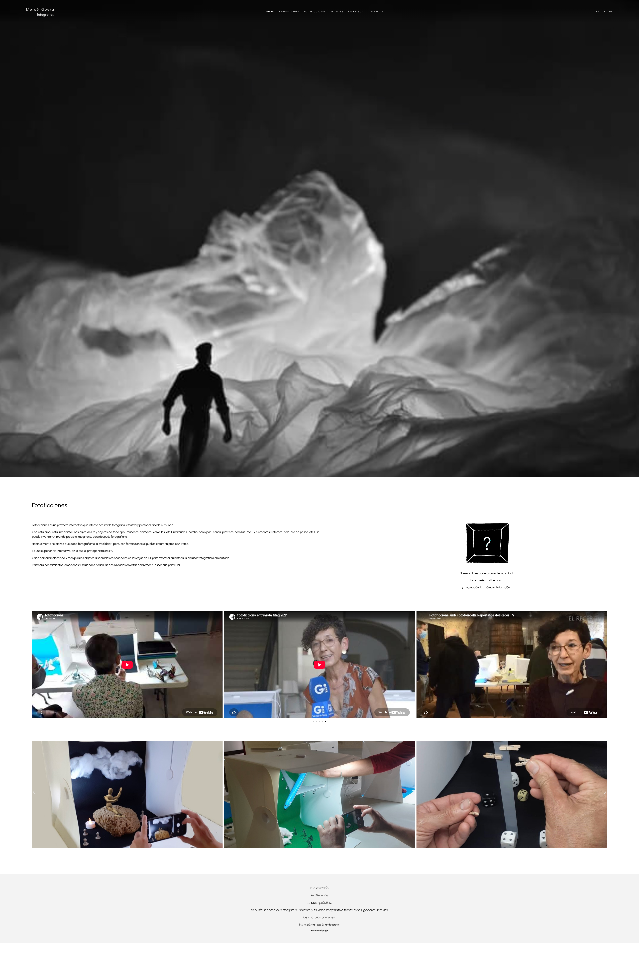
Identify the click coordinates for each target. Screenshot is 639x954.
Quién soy (355, 11)
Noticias (337, 11)
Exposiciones (289, 11)
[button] (313, 721)
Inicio (270, 11)
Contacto (375, 11)
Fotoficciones (315, 11)
